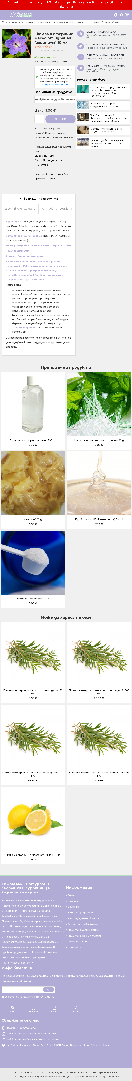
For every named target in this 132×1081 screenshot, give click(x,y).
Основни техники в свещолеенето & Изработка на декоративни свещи (108, 118)
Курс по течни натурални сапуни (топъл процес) (106, 130)
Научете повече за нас (16, 963)
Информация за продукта (38, 198)
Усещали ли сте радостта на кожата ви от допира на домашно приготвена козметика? (108, 91)
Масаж (51, 178)
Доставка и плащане (20, 208)
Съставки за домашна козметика (48, 162)
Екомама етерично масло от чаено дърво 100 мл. (98, 692)
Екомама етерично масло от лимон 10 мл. (33, 854)
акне (53, 174)
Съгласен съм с (29, 996)
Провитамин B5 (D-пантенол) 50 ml (99, 519)
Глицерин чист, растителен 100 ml (33, 440)
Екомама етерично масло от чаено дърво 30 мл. (99, 774)
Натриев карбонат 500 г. (33, 598)
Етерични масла (45, 22)
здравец (63, 174)
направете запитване (56, 85)
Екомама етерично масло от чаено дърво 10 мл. (33, 692)
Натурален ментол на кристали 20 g (99, 440)
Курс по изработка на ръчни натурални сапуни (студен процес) (107, 143)
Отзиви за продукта (57, 208)
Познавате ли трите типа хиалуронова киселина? (107, 105)
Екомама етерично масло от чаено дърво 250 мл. (33, 774)
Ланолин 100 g (33, 519)
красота (40, 178)
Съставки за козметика (19, 22)
